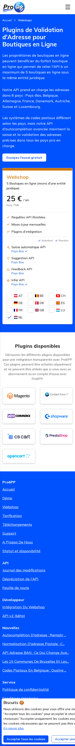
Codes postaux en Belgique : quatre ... (34, 670)
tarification (12, 515)
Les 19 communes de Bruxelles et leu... (35, 661)
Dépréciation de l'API (20, 579)
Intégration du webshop (23, 607)
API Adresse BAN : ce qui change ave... (35, 652)
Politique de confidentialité (25, 689)
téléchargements (17, 524)
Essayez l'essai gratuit (24, 158)
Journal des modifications (23, 570)
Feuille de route (15, 587)
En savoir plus (13, 728)
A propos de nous (17, 542)
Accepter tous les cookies (26, 739)
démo (7, 498)
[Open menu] (68, 7)
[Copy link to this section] (11, 346)
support (9, 533)
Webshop (10, 507)
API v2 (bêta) (13, 615)
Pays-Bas (17, 251)
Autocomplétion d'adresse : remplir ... (34, 635)
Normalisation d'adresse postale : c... (33, 644)
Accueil (8, 489)
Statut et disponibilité (21, 551)
